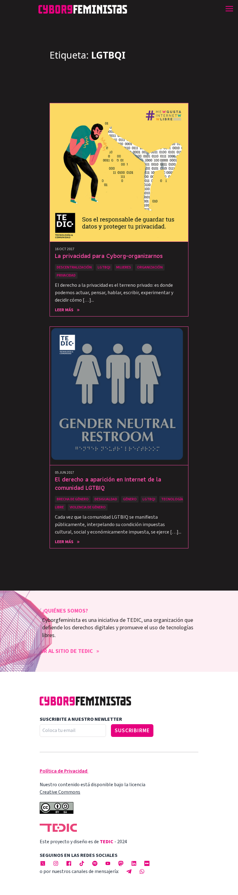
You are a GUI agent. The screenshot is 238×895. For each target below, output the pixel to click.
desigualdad (106, 499)
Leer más (64, 310)
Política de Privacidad (63, 771)
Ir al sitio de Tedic (67, 651)
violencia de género (88, 507)
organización (150, 267)
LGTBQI (104, 267)
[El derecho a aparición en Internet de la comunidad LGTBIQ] (119, 396)
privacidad (66, 275)
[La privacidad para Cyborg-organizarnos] (119, 172)
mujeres (123, 267)
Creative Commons (60, 792)
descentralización (74, 267)
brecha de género (73, 499)
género (130, 499)
